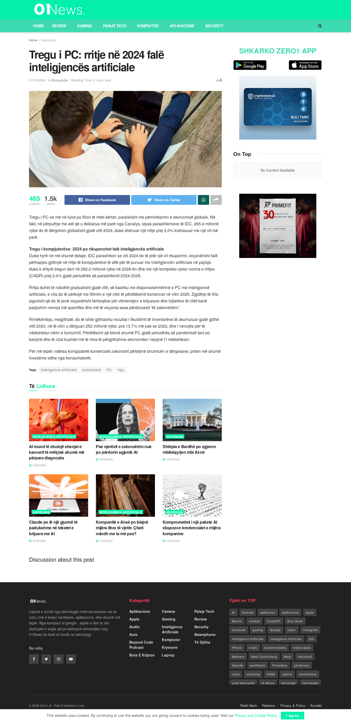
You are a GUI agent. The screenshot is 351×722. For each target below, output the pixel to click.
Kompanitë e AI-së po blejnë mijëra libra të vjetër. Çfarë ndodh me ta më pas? (122, 527)
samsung (253, 674)
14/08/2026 (105, 541)
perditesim (257, 665)
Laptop (168, 655)
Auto (133, 634)
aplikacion (267, 612)
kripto (253, 647)
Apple (134, 619)
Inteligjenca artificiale (59, 369)
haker (292, 630)
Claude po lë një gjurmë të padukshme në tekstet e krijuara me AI (53, 527)
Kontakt (316, 705)
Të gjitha (202, 642)
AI (233, 612)
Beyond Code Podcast (141, 645)
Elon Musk (295, 621)
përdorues (301, 665)
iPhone (237, 647)
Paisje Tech (114, 25)
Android (247, 612)
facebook (239, 630)
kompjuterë (92, 369)
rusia (235, 674)
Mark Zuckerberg (264, 656)
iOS (311, 639)
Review (59, 25)
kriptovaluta (302, 647)
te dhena (268, 683)
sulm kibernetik (243, 683)
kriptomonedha (275, 647)
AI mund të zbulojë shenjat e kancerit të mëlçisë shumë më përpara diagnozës (56, 452)
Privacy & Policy (292, 705)
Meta (287, 656)
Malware (238, 656)
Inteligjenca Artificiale (54, 437)
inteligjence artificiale (286, 639)
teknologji (288, 683)
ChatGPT (274, 621)
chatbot (254, 621)
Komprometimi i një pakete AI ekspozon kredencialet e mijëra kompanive (191, 527)
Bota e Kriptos (142, 655)
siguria (287, 674)
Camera (168, 611)
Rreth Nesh (248, 705)
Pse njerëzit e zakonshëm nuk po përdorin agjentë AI (124, 449)
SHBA (271, 674)
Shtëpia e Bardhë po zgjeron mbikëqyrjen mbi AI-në (189, 449)
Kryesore (175, 437)
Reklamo (268, 705)
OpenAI (237, 665)
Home (38, 25)
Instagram (310, 630)
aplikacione (290, 612)
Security (214, 25)
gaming (258, 630)
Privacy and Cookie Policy (255, 715)
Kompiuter (148, 25)
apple (310, 612)
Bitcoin (237, 621)
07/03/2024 (37, 80)
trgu (121, 369)
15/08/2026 (38, 465)
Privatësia (279, 665)
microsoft (305, 656)
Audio (134, 626)
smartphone (308, 674)
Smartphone (205, 634)
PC (109, 369)
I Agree (292, 715)
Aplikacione (182, 25)
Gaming (84, 25)
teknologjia (310, 683)
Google (275, 630)
